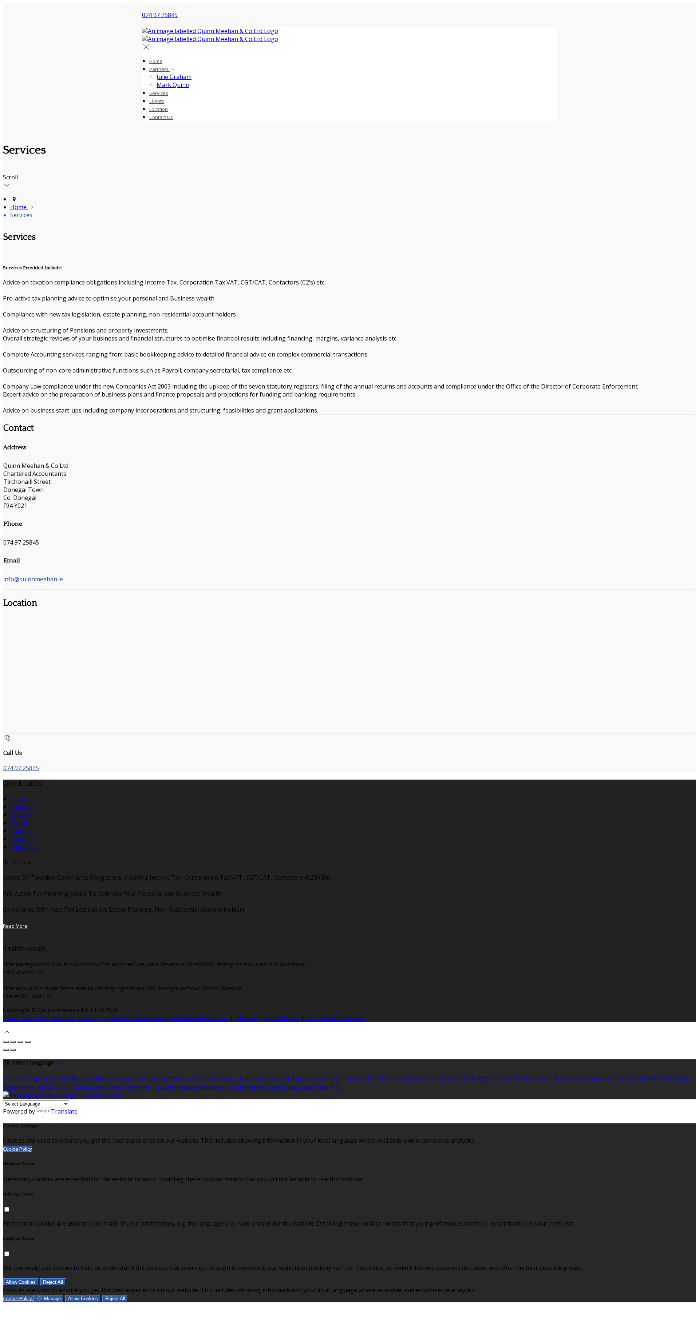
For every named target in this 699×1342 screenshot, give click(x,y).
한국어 (63, 1087)
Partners (159, 69)
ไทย (685, 1078)
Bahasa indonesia (542, 1078)
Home (155, 61)
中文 (335, 1087)
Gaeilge (224, 1078)
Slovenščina (281, 1087)
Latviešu (271, 1078)
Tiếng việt (136, 1087)
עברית (575, 1078)
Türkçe (669, 1078)
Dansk (126, 1078)
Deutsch (14, 1078)
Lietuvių (247, 1078)
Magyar (482, 1078)
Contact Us (161, 117)
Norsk (616, 1078)
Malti (371, 1078)
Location (158, 109)
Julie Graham (174, 77)
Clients (156, 101)
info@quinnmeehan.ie (33, 579)
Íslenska (595, 1078)
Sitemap (246, 1018)
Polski (112, 1087)
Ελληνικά (149, 1078)
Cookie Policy (281, 1018)
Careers (21, 831)
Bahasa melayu (342, 1078)
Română (186, 1087)
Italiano (106, 1078)
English (37, 1078)
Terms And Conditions (335, 1018)
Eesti (170, 1078)
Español (59, 1078)
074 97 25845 (160, 15)
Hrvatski (505, 1078)
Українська (19, 1087)
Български (394, 1078)
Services (158, 93)
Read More (15, 926)
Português (88, 1087)
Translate (64, 1111)
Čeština (449, 1078)
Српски (233, 1087)
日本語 (45, 1087)
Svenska (210, 1087)
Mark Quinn (173, 85)
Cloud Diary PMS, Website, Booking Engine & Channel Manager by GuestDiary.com (116, 1018)
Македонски (302, 1078)
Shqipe (254, 1087)
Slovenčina (313, 1087)
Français (83, 1078)
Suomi (204, 1078)
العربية (186, 1078)
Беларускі (424, 1078)
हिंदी (465, 1078)
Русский (162, 1087)
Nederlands (642, 1078)
